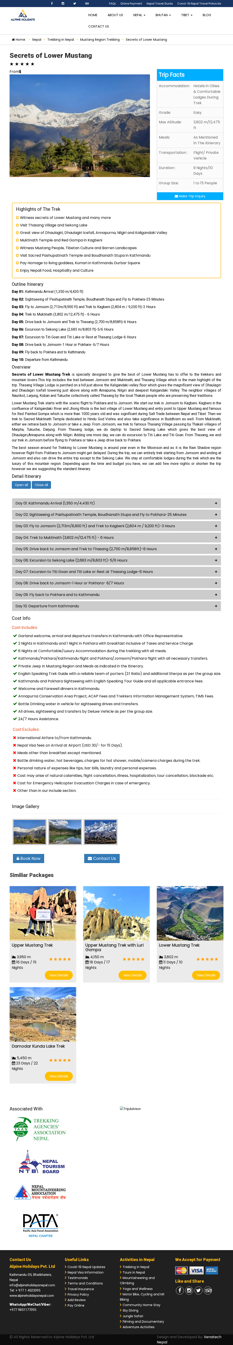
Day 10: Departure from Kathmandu (47, 606)
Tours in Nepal (134, 1272)
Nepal (138, 15)
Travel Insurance (81, 1289)
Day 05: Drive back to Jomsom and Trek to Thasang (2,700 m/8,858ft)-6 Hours (86, 549)
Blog (207, 15)
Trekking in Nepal (136, 1267)
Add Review (77, 1300)
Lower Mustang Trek (179, 945)
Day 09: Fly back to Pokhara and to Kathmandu (57, 594)
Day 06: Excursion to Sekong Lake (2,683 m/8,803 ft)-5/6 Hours (71, 560)
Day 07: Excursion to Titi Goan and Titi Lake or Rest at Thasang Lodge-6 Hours (84, 571)
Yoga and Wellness (138, 1289)
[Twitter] (74, 3)
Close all (41, 485)
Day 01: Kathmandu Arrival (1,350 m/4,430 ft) (55, 503)
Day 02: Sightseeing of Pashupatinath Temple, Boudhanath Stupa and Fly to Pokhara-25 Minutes (101, 514)
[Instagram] (63, 3)
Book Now (30, 858)
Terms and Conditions (85, 1283)
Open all (21, 485)
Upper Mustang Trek (32, 945)
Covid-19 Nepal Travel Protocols (199, 3)
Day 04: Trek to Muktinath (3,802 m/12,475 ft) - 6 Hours (64, 537)
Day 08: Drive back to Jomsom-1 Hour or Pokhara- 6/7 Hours (69, 583)
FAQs (112, 3)
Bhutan (162, 15)
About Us (115, 15)
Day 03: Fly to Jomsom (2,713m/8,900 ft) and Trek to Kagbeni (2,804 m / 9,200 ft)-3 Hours (95, 526)
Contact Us (98, 26)
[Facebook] (52, 3)
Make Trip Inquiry (191, 196)
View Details (58, 975)
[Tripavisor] (87, 3)
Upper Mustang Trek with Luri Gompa (114, 947)
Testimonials (78, 1278)
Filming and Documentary (143, 1321)
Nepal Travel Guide (160, 3)
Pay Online (76, 1305)
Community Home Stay (141, 1305)
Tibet (185, 15)
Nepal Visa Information (86, 1272)
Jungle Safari (133, 1316)
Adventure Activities (138, 1327)
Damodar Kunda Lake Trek (38, 1046)
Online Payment (131, 3)
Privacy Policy (78, 1294)
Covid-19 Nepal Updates (86, 1267)
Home (92, 15)
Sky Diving (130, 1310)
